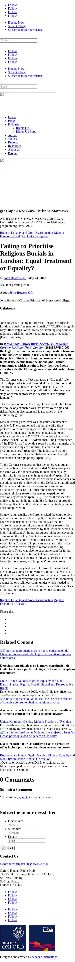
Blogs (11, 120)
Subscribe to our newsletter (25, 29)
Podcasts (13, 124)
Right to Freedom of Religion (52, 721)
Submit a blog (17, 26)
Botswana (6, 755)
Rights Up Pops (26, 131)
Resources (14, 146)
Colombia (20, 755)
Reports (13, 142)
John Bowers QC (15, 278)
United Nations (18, 680)
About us (14, 149)
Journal (12, 135)
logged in (22, 797)
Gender (27, 721)
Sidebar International (45, 957)
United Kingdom (37, 236)
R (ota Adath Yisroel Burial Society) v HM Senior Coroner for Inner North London (34, 345)
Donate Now (16, 22)
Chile (3, 680)
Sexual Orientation (38, 759)
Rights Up (22, 128)
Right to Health (30, 684)
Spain (31, 755)
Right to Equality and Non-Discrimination (26, 232)
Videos (12, 138)
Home (12, 117)
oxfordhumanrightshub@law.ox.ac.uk (24, 864)
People (12, 153)
